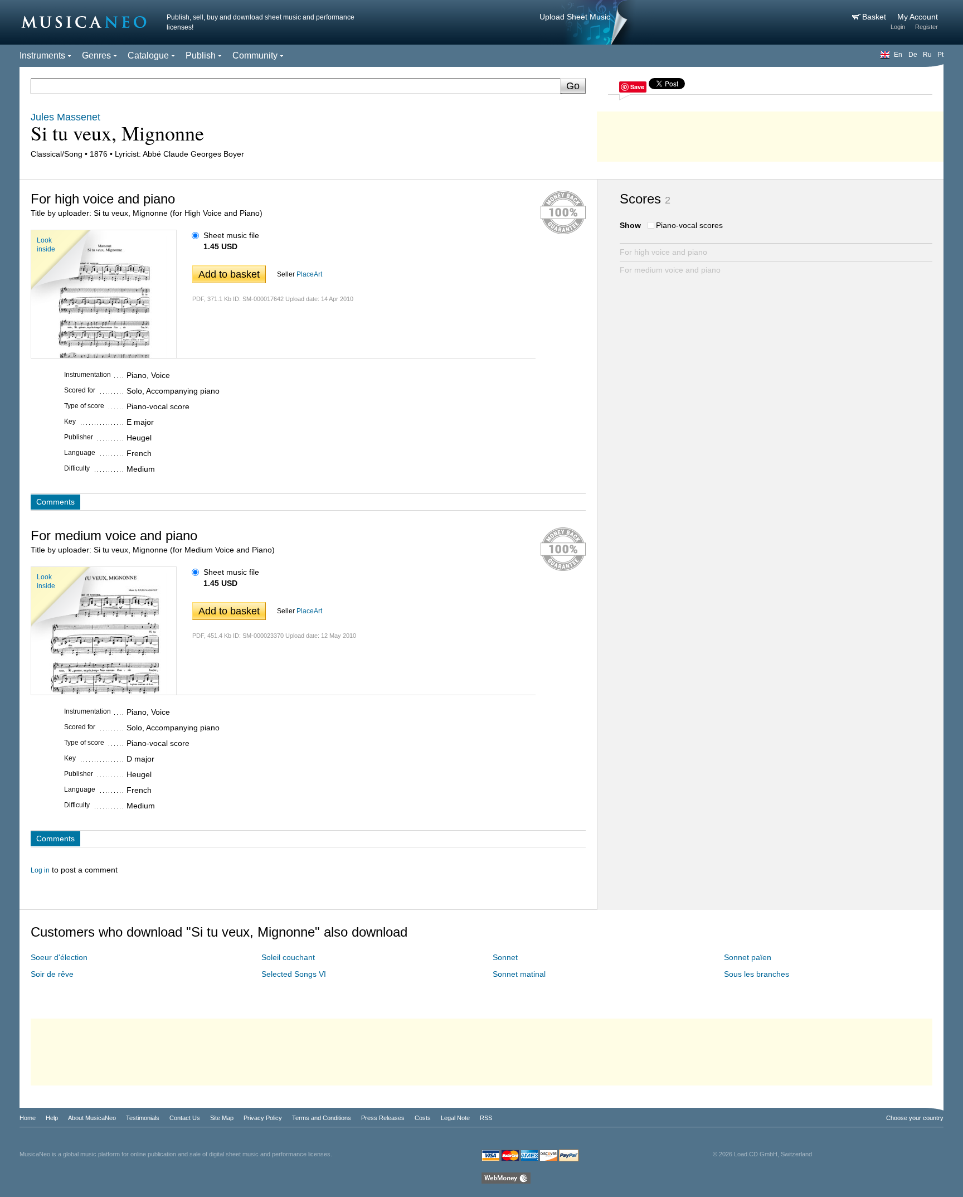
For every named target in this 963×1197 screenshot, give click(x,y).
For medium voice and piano (670, 269)
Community (255, 55)
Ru (927, 55)
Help (52, 1117)
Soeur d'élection (59, 957)
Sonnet (505, 957)
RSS (486, 1117)
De (912, 55)
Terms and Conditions (321, 1117)
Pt (940, 55)
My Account (917, 16)
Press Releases (383, 1117)
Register (926, 26)
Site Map (222, 1117)
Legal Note (455, 1117)
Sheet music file (231, 235)
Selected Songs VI (293, 974)
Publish (201, 55)
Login (898, 26)
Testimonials (142, 1117)
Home (28, 1117)
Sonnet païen (747, 957)
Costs (423, 1117)
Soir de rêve (52, 974)
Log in (40, 870)
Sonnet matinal (519, 974)
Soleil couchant (288, 957)
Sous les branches (756, 974)
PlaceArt (309, 274)
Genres (96, 55)
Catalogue (148, 55)
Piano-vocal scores (689, 225)
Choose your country (914, 1117)
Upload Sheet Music (574, 16)
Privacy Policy (263, 1117)
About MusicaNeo (92, 1117)
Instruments (42, 55)
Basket (875, 16)
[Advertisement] (770, 134)
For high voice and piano (663, 252)
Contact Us (184, 1117)
